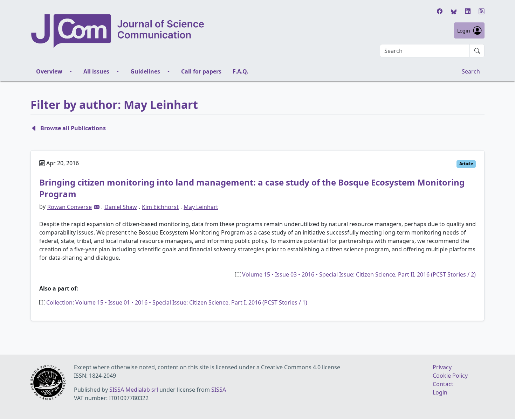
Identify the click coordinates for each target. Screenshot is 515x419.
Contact (443, 384)
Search (471, 71)
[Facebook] (439, 11)
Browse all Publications (73, 128)
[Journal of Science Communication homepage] (118, 31)
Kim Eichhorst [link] (160, 207)
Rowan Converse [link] (69, 207)
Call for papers (201, 71)
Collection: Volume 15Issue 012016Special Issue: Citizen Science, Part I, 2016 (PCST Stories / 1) (176, 302)
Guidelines (145, 71)
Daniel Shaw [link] (120, 207)
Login (463, 30)
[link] (97, 206)
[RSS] (482, 11)
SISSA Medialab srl (133, 389)
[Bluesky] (453, 11)
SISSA (218, 389)
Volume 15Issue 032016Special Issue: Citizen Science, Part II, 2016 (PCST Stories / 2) (359, 274)
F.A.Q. (240, 71)
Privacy (442, 367)
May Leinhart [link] (201, 207)
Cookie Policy (450, 375)
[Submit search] (477, 50)
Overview (49, 71)
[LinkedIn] (468, 11)
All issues (96, 71)
